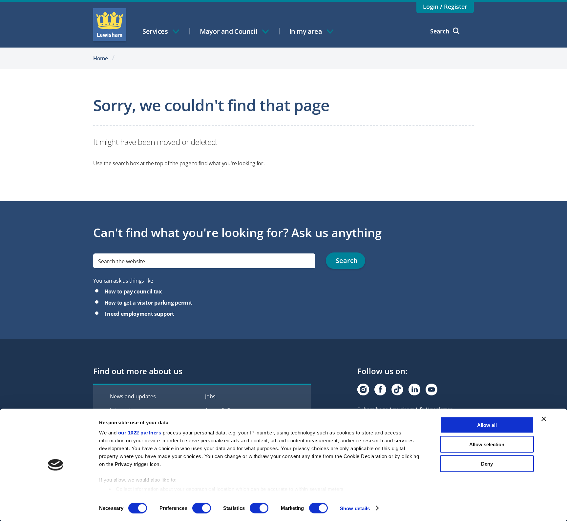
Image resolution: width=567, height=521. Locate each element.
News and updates (133, 396)
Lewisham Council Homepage (109, 24)
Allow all (487, 425)
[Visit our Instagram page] (363, 389)
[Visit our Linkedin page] (414, 389)
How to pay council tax (133, 291)
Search (439, 31)
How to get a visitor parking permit (148, 302)
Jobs (210, 396)
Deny (487, 463)
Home (100, 58)
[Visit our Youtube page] (431, 389)
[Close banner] (543, 419)
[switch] (201, 508)
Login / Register (445, 6)
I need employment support (139, 313)
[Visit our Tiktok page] (397, 389)
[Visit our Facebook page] (380, 389)
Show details (355, 508)
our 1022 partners (139, 432)
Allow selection (486, 444)
